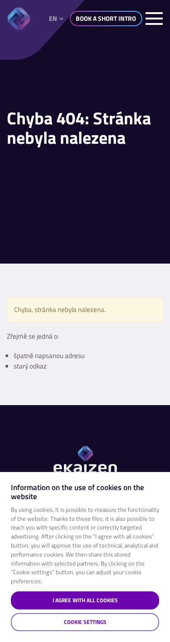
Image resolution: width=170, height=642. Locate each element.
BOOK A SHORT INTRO (106, 18)
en (53, 18)
